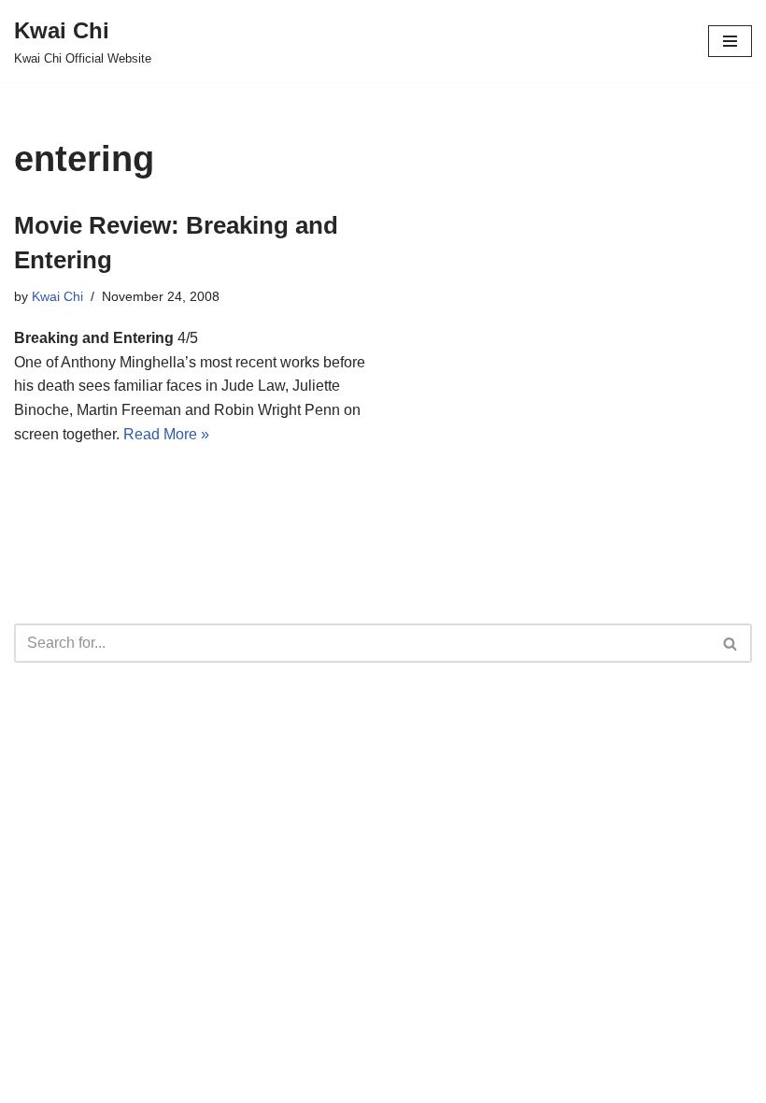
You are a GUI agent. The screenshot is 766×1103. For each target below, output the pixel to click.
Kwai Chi (57, 296)
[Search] (731, 643)
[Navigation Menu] (730, 41)
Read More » (166, 434)
